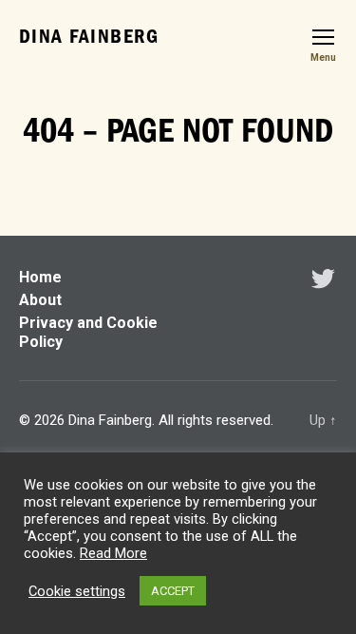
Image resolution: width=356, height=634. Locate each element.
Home (40, 277)
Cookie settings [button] (76, 591)
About (40, 300)
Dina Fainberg (89, 37)
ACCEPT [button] (173, 591)
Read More (113, 553)
